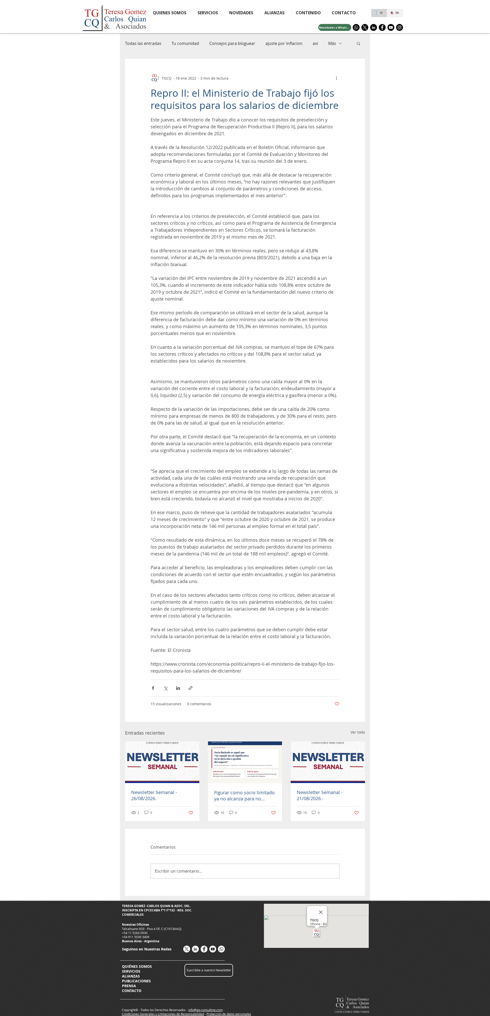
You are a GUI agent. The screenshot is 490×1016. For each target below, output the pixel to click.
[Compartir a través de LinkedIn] (178, 688)
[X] (364, 27)
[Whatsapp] (356, 27)
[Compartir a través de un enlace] (190, 688)
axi (315, 43)
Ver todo (358, 732)
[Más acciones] (336, 78)
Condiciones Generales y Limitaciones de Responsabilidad (163, 1014)
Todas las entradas (143, 43)
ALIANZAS (131, 976)
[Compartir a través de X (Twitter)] (165, 688)
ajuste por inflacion (283, 43)
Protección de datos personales (228, 1014)
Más (332, 43)
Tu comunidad (185, 43)
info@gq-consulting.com (205, 1010)
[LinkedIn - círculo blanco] (195, 949)
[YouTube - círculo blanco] (212, 949)
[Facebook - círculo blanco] (204, 949)
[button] (310, 13)
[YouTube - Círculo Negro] (390, 27)
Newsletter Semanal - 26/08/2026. (154, 795)
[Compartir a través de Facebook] (153, 688)
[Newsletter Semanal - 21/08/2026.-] (328, 762)
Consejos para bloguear (232, 43)
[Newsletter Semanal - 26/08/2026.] (162, 762)
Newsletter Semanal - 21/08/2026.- (320, 795)
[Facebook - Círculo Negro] (382, 27)
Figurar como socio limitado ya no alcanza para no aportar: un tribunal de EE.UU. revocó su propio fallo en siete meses (244, 795)
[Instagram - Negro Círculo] (399, 27)
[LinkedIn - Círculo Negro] (373, 27)
